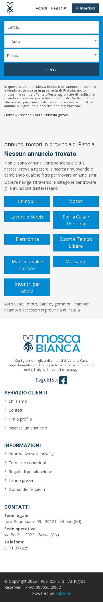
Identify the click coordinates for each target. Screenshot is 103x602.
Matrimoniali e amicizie (27, 265)
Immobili (27, 201)
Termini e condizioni (27, 462)
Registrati (59, 8)
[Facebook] (63, 380)
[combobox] (51, 41)
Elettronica (27, 239)
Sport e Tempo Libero (76, 242)
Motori (75, 201)
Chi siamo (18, 401)
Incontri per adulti (27, 287)
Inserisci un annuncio (28, 428)
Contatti (16, 410)
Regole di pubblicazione (30, 471)
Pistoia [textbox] (13, 55)
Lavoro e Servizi (27, 217)
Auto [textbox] (13, 41)
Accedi (41, 8)
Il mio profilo (20, 419)
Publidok (63, 593)
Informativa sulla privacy (31, 453)
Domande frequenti (27, 489)
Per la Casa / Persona (76, 220)
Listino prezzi (21, 480)
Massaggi (76, 261)
